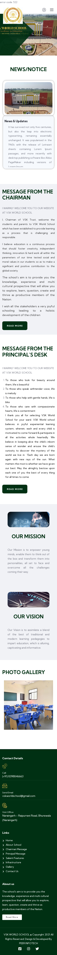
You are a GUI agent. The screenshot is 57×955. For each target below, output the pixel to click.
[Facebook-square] (20, 948)
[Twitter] (37, 948)
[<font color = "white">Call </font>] (4, 766)
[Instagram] (28, 948)
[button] (6, 717)
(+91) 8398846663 (12, 776)
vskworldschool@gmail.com (18, 795)
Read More (15, 325)
